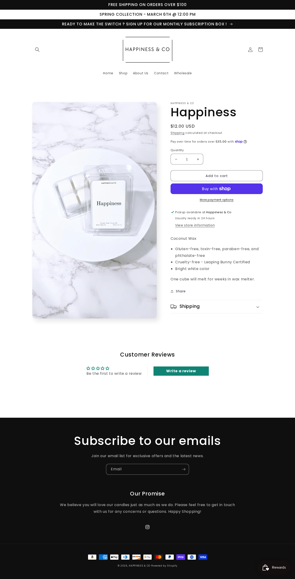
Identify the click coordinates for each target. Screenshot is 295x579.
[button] (37, 50)
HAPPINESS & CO (139, 565)
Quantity (177, 150)
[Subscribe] (184, 469)
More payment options (217, 200)
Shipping (178, 133)
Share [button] (181, 291)
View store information (195, 225)
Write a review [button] (181, 371)
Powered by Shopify (164, 565)
